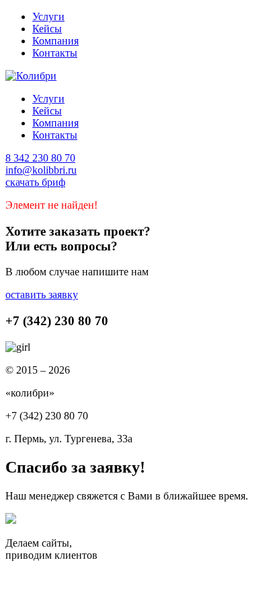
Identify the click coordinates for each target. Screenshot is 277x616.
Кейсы (47, 28)
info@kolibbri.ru (41, 170)
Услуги (48, 16)
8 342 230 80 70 (40, 158)
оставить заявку (41, 294)
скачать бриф (35, 182)
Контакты (54, 53)
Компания (55, 40)
